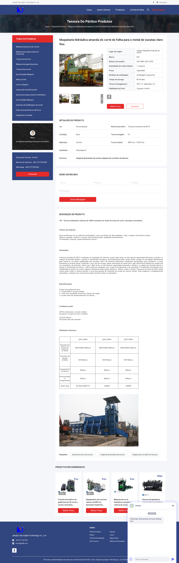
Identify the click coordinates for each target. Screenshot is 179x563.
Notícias (112, 532)
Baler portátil (21, 79)
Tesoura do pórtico (58, 27)
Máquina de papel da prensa (27, 64)
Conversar (32, 174)
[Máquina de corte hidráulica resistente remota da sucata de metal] (124, 485)
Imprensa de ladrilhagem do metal (29, 105)
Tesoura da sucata (23, 69)
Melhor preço (115, 106)
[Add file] (130, 559)
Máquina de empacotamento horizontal (27, 53)
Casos (112, 535)
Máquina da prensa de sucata (27, 47)
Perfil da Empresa (95, 532)
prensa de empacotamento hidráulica (31, 95)
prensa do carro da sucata (82, 455)
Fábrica (92, 535)
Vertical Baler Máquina (25, 100)
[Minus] (172, 505)
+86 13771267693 (40, 162)
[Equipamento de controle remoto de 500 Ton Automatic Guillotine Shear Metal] (96, 485)
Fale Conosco (94, 541)
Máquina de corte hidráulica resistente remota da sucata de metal (122, 502)
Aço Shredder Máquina (25, 74)
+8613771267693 (32, 167)
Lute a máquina (22, 85)
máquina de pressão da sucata (112, 455)
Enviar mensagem (77, 199)
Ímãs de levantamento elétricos (28, 110)
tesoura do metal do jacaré (26, 90)
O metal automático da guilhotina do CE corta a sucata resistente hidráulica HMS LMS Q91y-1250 (68, 502)
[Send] (173, 559)
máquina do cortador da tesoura (144, 455)
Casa (47, 27)
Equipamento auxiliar (24, 115)
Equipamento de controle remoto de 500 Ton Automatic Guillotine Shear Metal (96, 502)
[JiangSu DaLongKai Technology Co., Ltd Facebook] (153, 2)
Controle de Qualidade (97, 538)
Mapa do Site (114, 538)
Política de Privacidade (117, 541)
